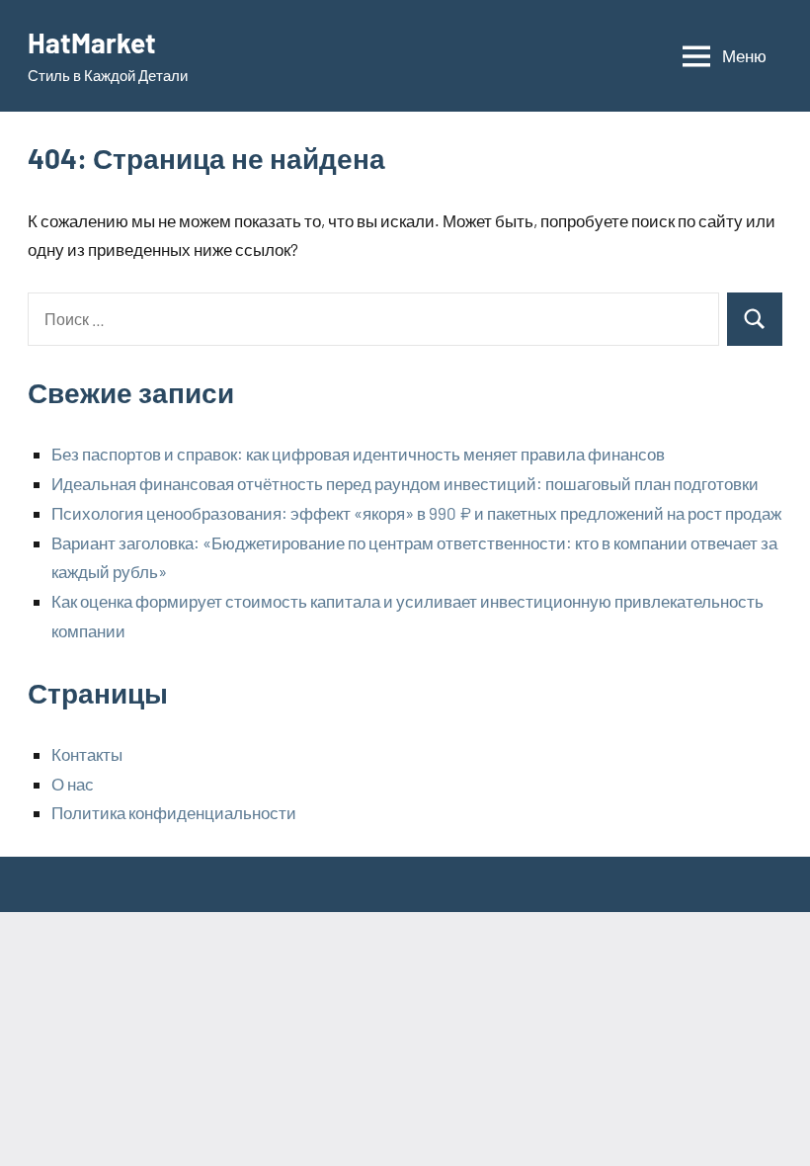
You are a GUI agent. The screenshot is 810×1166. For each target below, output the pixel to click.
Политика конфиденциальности (173, 812)
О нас (72, 783)
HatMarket (92, 42)
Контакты (86, 754)
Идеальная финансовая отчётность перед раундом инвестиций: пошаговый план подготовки (405, 483)
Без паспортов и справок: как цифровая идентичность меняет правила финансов (358, 453)
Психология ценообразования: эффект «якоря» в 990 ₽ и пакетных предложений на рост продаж (416, 513)
